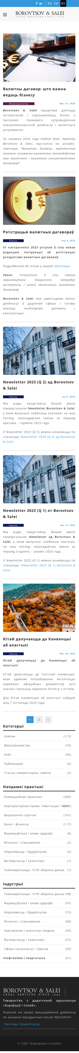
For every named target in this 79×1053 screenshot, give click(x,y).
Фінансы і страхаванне (22, 842)
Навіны (9, 736)
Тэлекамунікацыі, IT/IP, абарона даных (33, 870)
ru (50, 3)
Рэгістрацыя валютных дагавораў (38, 232)
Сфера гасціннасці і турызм (25, 949)
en (56, 3)
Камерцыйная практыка (22, 797)
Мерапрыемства (16, 745)
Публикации (13, 764)
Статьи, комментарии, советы (27, 773)
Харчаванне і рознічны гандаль (29, 930)
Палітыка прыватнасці (22, 1024)
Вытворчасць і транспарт (24, 861)
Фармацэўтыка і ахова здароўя (28, 833)
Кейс (7, 754)
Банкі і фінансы (16, 824)
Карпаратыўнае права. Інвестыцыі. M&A (35, 806)
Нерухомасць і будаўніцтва (25, 852)
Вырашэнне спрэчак (19, 815)
